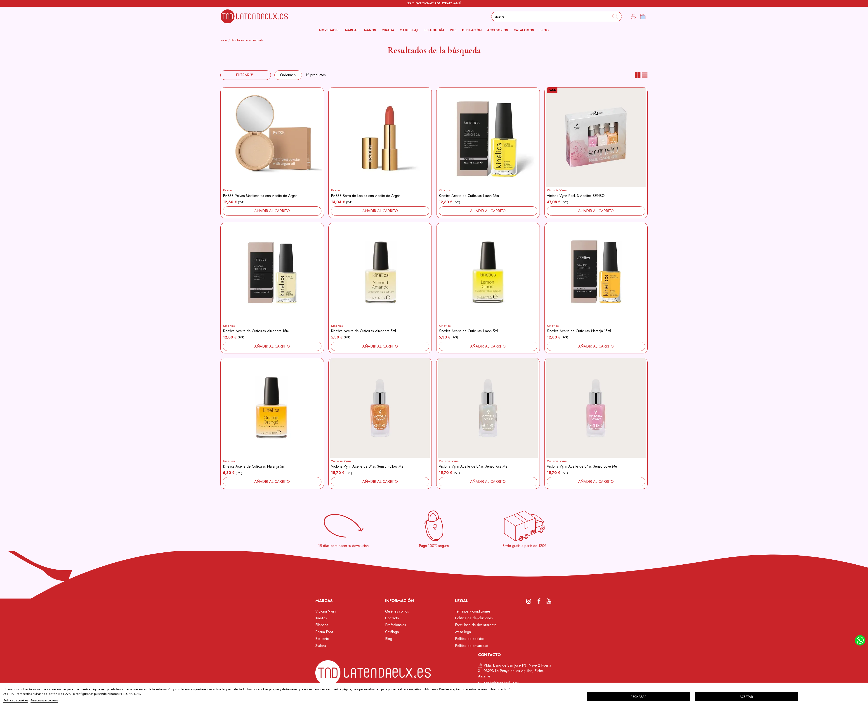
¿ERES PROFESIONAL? (434, 3)
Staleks (320, 645)
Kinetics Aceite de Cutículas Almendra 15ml (256, 331)
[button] (351, 30)
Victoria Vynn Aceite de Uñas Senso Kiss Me (473, 466)
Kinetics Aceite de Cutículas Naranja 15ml (579, 331)
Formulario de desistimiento (475, 624)
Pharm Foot (324, 631)
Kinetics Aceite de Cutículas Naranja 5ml (254, 466)
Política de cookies (469, 638)
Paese (227, 190)
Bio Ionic (322, 638)
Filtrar (243, 75)
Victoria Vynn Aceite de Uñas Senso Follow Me (367, 466)
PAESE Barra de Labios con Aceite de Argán (366, 195)
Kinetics (445, 190)
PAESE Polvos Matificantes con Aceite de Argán (260, 195)
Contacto (392, 618)
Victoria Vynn (557, 190)
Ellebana (321, 624)
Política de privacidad (471, 645)
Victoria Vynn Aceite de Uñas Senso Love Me (582, 466)
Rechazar (638, 696)
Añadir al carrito (272, 210)
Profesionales (395, 624)
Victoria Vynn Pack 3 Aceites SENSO (576, 195)
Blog (388, 638)
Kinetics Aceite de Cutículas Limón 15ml (469, 195)
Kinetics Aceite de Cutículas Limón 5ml (468, 331)
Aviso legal (463, 631)
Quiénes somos (397, 611)
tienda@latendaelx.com (501, 683)
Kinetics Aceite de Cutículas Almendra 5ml (363, 331)
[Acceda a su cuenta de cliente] (633, 17)
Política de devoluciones (474, 618)
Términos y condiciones (473, 611)
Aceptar (746, 696)
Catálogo (392, 631)
